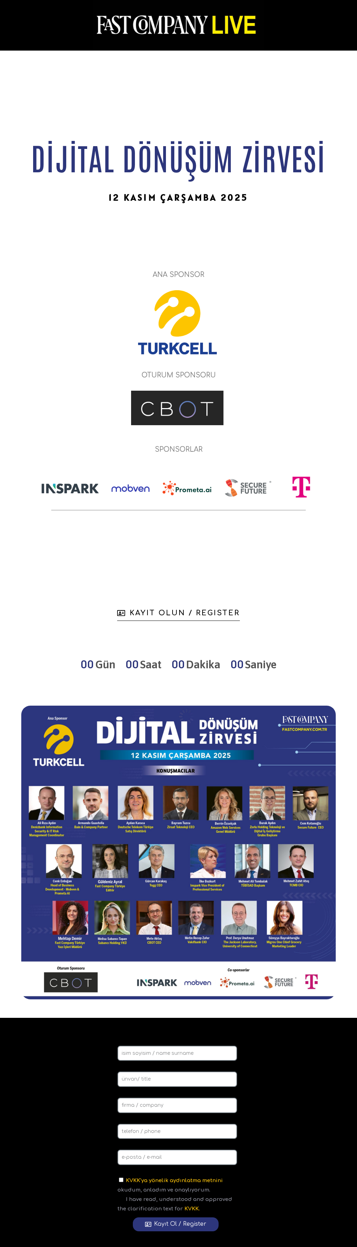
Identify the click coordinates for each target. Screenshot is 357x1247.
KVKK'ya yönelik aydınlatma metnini (174, 1181)
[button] (178, 615)
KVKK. (192, 1209)
